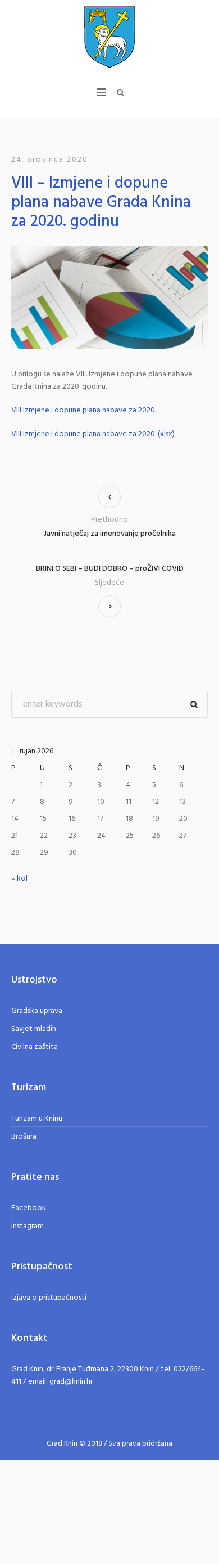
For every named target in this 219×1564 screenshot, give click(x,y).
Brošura (23, 1136)
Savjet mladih (33, 1029)
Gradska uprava (36, 1011)
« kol (19, 878)
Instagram (27, 1226)
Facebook (28, 1208)
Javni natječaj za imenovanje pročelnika (110, 533)
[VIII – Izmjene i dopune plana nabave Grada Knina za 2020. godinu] (109, 297)
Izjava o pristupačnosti (48, 1297)
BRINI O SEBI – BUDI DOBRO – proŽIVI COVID (110, 569)
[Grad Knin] (109, 37)
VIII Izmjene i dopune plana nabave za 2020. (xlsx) (93, 434)
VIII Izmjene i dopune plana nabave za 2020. (83, 411)
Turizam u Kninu (36, 1118)
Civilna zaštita (34, 1047)
